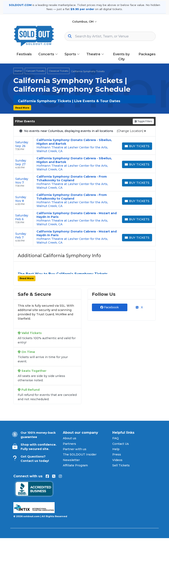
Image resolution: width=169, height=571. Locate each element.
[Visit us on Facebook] (47, 476)
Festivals (24, 54)
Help (116, 449)
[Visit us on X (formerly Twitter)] (53, 476)
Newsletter (71, 460)
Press (116, 454)
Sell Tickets (121, 465)
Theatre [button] (93, 54)
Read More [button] (22, 107)
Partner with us (74, 449)
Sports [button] (71, 54)
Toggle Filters (144, 121)
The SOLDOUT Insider (79, 454)
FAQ (115, 438)
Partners (69, 444)
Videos (117, 460)
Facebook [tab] (111, 307)
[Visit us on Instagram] (60, 476)
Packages (147, 54)
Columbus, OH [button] (83, 21)
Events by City (121, 56)
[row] (84, 145)
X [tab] (141, 307)
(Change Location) (130, 131)
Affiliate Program (75, 465)
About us (69, 438)
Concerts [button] (46, 54)
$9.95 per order (82, 9)
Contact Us (120, 444)
